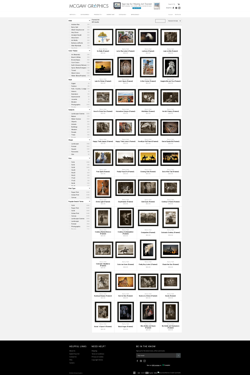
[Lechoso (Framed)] (148, 37)
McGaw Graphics (78, 373)
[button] (79, 20)
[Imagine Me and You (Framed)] (170, 67)
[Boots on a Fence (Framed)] (148, 282)
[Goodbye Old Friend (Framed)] (148, 127)
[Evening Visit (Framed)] (148, 157)
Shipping (94, 351)
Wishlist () (178, 14)
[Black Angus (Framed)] (125, 312)
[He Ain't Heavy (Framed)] (170, 97)
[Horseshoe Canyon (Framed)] (125, 97)
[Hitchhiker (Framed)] (148, 97)
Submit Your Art (74, 354)
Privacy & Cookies (97, 357)
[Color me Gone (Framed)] (125, 250)
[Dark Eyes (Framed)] (148, 187)
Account (170, 14)
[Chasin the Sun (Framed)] (170, 250)
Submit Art (111, 14)
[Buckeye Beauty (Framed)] (103, 282)
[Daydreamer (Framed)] (125, 187)
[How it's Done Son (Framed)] (103, 97)
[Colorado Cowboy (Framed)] (170, 218)
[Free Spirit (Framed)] (103, 157)
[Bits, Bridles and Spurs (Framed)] (148, 312)
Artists (72, 14)
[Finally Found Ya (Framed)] (125, 157)
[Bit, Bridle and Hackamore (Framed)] (170, 312)
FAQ (70, 360)
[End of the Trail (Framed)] (170, 157)
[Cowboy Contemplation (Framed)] (125, 218)
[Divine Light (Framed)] (103, 187)
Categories (85, 14)
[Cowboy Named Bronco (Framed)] (103, 218)
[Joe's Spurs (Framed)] (125, 67)
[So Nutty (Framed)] (103, 37)
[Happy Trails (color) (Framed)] (125, 127)
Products (97, 14)
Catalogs (122, 14)
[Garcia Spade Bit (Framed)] (170, 127)
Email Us (169, 8)
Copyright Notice (97, 360)
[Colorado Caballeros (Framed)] (103, 250)
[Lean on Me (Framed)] (170, 37)
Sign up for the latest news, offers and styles (150, 351)
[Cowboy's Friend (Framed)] (170, 187)
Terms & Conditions (98, 354)
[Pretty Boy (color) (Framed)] (148, 250)
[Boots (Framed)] (170, 282)
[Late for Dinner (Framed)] (103, 67)
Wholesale (135, 14)
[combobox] (174, 21)
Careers (72, 363)
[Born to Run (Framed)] (125, 282)
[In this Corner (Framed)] (148, 67)
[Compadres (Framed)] (148, 218)
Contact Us (73, 357)
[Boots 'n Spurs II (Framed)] (103, 312)
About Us (72, 351)
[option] (79, 24)
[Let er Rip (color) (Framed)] (125, 37)
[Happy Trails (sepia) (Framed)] (103, 127)
